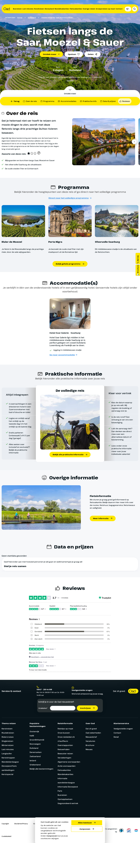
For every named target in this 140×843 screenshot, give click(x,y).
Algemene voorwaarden (69, 762)
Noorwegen (35, 744)
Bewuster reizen (65, 753)
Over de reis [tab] (31, 101)
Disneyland (49, 9)
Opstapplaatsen (65, 799)
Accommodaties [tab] (68, 101)
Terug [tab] (16, 101)
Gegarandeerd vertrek (68, 803)
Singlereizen (7, 741)
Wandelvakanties (62, 9)
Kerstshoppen (8, 757)
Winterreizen (8, 745)
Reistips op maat (65, 728)
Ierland (33, 760)
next (134, 141)
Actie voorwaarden (66, 766)
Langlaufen (7, 753)
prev (75, 141)
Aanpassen (85, 829)
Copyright (5, 824)
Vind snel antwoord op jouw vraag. (87, 694)
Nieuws (89, 749)
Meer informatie (100, 518)
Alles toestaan (85, 822)
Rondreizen (39, 9)
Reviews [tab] (126, 101)
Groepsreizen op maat (105, 9)
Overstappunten (65, 745)
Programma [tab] (48, 101)
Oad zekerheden (93, 732)
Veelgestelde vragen (123, 728)
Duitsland (32, 17)
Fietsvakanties (76, 9)
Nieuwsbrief (91, 737)
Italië (32, 735)
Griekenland (35, 764)
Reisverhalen (64, 749)
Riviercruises (8, 737)
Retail (116, 737)
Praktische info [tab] (90, 101)
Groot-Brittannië (37, 739)
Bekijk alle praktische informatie (68, 454)
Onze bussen (64, 732)
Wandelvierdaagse (10, 762)
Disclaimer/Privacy (21, 824)
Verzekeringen (64, 757)
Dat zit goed (91, 728)
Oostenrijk (34, 731)
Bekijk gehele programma (68, 264)
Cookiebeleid (6, 836)
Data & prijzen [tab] (109, 101)
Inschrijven (85, 708)
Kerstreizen (7, 728)
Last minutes (27, 9)
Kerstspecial (7, 774)
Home (19, 17)
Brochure (90, 745)
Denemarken (36, 752)
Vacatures (90, 741)
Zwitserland (35, 756)
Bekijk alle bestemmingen (41, 769)
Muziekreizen (8, 732)
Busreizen (17, 9)
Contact (119, 9)
